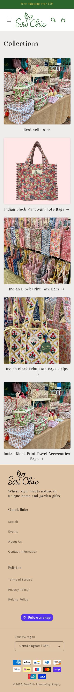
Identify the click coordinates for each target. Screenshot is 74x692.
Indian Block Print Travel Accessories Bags (37, 456)
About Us (15, 541)
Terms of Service (20, 579)
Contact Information (22, 551)
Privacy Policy (18, 590)
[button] (53, 20)
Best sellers (34, 130)
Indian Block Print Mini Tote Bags (34, 210)
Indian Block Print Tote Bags (34, 289)
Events (13, 531)
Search (13, 522)
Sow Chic (29, 684)
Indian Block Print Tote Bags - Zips (37, 369)
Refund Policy (18, 599)
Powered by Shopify (48, 684)
